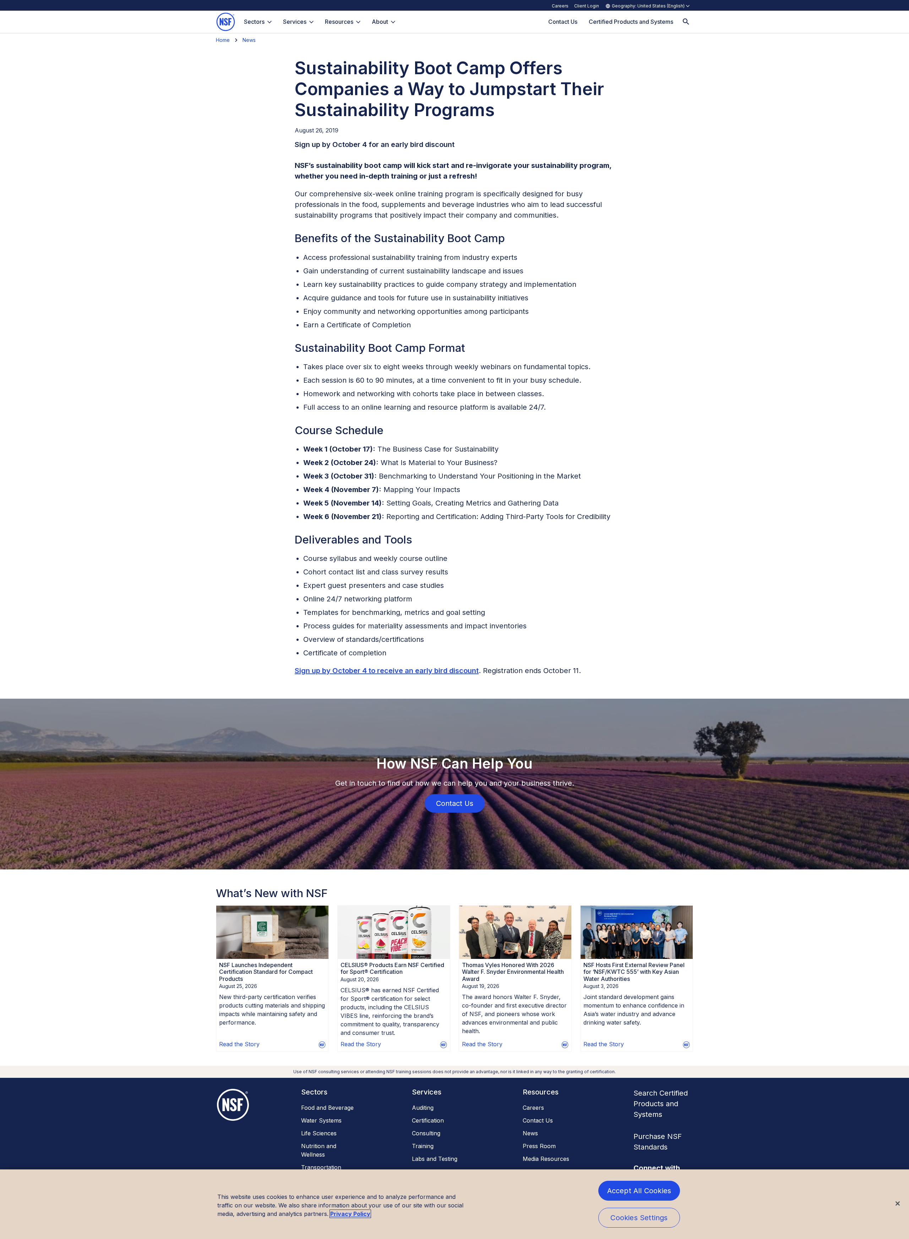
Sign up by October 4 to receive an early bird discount (387, 670)
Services (294, 21)
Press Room (539, 1146)
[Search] (686, 22)
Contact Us (538, 1120)
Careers (560, 6)
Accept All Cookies (639, 1190)
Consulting (426, 1133)
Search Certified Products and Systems (660, 1104)
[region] (454, 1204)
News (249, 40)
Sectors (254, 21)
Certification (428, 1120)
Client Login (586, 6)
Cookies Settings (639, 1217)
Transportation (321, 1167)
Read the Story (239, 1044)
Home (223, 40)
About (380, 21)
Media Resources (546, 1158)
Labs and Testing (434, 1158)
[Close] (897, 1203)
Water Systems (321, 1120)
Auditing (423, 1107)
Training (423, 1146)
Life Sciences (319, 1133)
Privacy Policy (350, 1213)
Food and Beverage (327, 1107)
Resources (339, 21)
